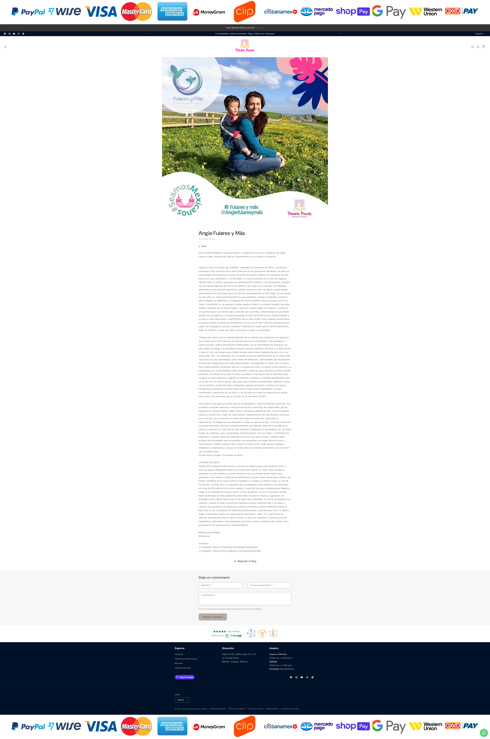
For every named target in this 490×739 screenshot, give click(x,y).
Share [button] (203, 246)
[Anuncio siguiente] (340, 33)
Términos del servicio (255, 709)
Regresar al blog (247, 561)
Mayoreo (179, 663)
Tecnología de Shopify (198, 709)
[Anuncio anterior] (149, 33)
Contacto (179, 654)
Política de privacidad (236, 709)
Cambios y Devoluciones (186, 659)
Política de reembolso (218, 709)
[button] (5, 47)
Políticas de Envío (183, 668)
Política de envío (272, 709)
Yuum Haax (186, 709)
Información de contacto (290, 709)
